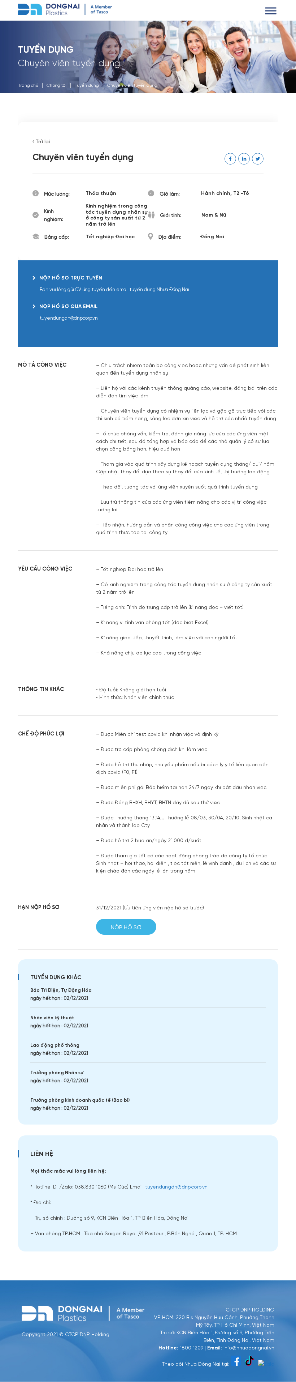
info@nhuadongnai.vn (248, 1347)
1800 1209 (191, 1347)
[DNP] (65, 9)
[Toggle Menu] (271, 10)
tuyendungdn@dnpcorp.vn (176, 1186)
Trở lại (42, 141)
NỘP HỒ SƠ (126, 927)
